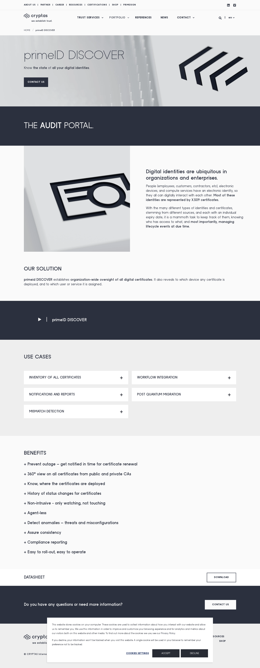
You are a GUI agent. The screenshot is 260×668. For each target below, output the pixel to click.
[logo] (40, 639)
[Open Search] (221, 17)
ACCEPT (165, 653)
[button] (62, 320)
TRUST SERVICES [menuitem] (88, 17)
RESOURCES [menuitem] (75, 5)
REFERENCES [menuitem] (143, 17)
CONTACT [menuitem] (184, 17)
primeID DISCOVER (45, 30)
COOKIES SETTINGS (137, 653)
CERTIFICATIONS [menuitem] (97, 5)
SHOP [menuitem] (115, 5)
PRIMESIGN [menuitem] (129, 5)
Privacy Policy (168, 633)
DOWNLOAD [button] (221, 577)
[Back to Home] (38, 17)
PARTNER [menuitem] (45, 5)
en (230, 17)
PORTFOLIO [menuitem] (117, 17)
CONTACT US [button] (36, 82)
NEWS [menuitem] (164, 17)
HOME (27, 30)
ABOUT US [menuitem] (29, 5)
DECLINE (194, 653)
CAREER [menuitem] (59, 5)
